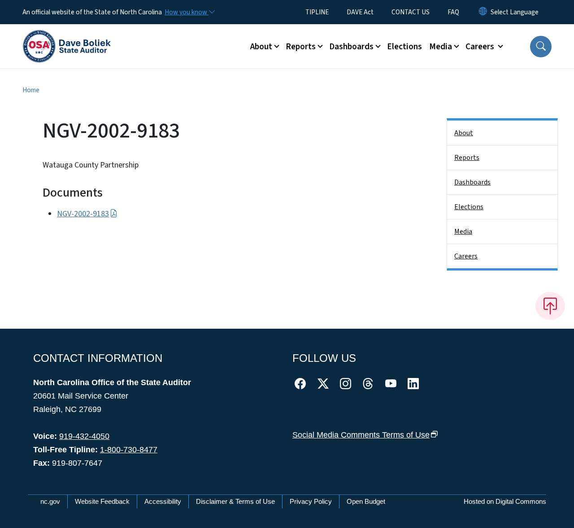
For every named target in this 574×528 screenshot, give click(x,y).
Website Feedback (102, 501)
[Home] (66, 36)
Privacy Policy (311, 501)
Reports (466, 158)
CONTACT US (410, 12)
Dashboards (472, 182)
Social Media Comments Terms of (361, 434)
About (463, 133)
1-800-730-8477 (128, 449)
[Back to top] (550, 306)
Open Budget (366, 501)
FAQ (453, 12)
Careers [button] (480, 46)
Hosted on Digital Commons (505, 501)
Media (463, 231)
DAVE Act (360, 12)
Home (30, 90)
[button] (541, 46)
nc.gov (50, 501)
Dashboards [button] (351, 46)
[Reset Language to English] (483, 12)
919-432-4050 (84, 436)
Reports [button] (301, 46)
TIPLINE (317, 12)
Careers (466, 256)
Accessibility (162, 501)
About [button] (261, 46)
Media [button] (440, 46)
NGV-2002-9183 (83, 213)
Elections (404, 46)
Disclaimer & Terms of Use (235, 501)
